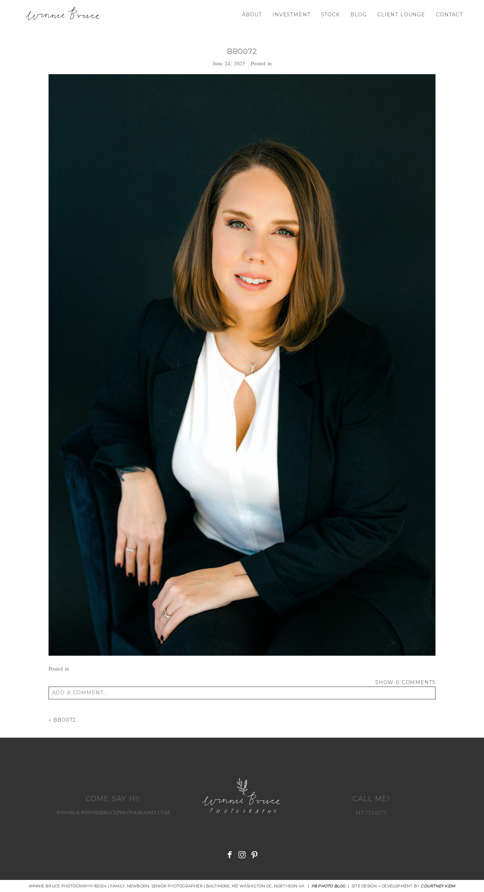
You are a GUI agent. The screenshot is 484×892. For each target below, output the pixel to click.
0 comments (405, 682)
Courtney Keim (438, 885)
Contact (449, 14)
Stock (330, 14)
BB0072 (64, 720)
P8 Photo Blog (328, 885)
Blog (358, 14)
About (252, 14)
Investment (291, 14)
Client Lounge (401, 14)
